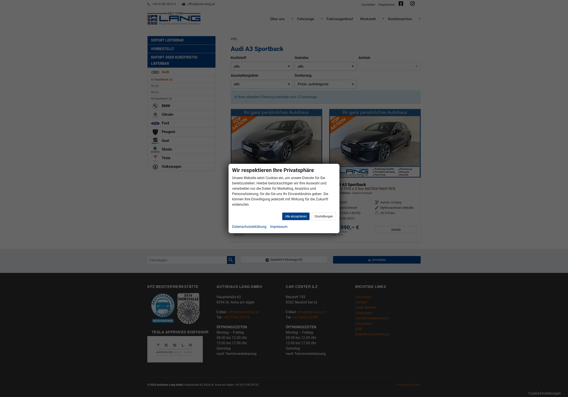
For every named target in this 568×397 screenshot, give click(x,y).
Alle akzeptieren (296, 216)
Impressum (279, 227)
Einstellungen (324, 216)
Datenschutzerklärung (249, 227)
